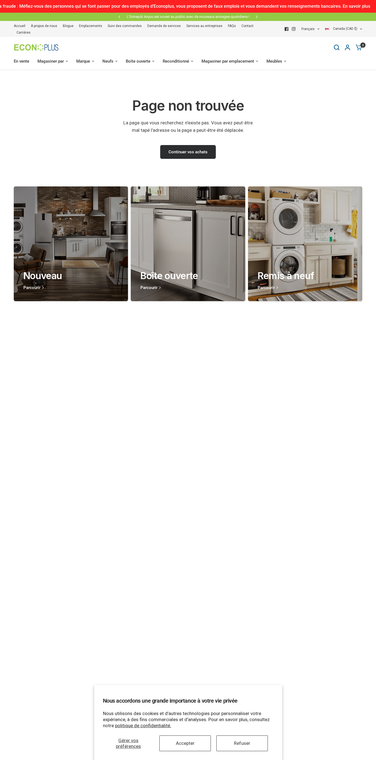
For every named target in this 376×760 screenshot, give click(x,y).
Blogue (68, 26)
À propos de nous (44, 26)
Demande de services (164, 26)
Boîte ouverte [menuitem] (138, 61)
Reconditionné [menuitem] (176, 61)
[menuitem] (21, 26)
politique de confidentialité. (143, 725)
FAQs (232, 26)
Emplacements (90, 26)
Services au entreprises (204, 26)
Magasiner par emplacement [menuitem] (227, 61)
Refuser (242, 743)
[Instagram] (293, 29)
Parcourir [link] (31, 288)
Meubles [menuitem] (274, 61)
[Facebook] (286, 29)
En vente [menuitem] (21, 61)
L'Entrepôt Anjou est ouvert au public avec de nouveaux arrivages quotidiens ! (188, 17)
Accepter (185, 743)
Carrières (24, 32)
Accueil (19, 26)
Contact (247, 26)
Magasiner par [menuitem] (50, 61)
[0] (357, 47)
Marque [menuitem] (83, 61)
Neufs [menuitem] (107, 61)
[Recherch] (336, 47)
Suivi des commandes (125, 26)
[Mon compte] (347, 47)
